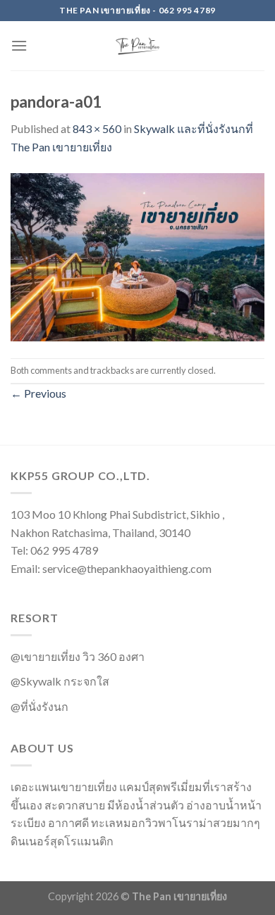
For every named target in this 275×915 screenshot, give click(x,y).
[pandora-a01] (137, 255)
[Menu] (19, 45)
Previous (38, 393)
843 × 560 (97, 128)
